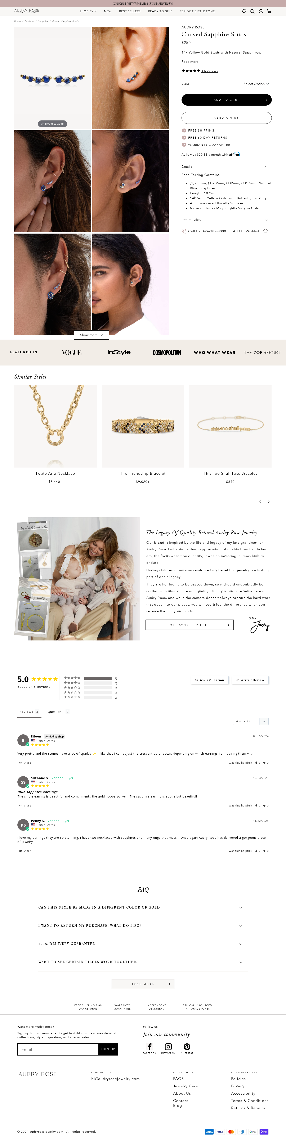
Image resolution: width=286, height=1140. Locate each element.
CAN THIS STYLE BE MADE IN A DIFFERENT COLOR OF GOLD (99, 907)
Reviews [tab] (26, 712)
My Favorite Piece (188, 625)
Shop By (86, 11)
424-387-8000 (214, 231)
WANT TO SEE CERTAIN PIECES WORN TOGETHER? (88, 962)
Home (17, 21)
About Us (182, 1093)
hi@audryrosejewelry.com (115, 1078)
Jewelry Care (185, 1086)
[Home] (26, 11)
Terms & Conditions (250, 1100)
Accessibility (243, 1093)
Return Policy (191, 220)
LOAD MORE (143, 984)
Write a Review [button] (252, 680)
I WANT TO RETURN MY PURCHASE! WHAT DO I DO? (89, 926)
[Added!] (265, 231)
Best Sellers (130, 11)
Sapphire (43, 21)
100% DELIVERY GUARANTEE (66, 944)
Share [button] (27, 762)
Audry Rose (193, 27)
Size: (185, 84)
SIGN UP (108, 1049)
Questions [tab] (55, 712)
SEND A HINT (226, 118)
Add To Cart (227, 100)
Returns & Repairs (248, 1108)
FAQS (178, 1078)
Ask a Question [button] (212, 680)
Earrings (29, 21)
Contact (180, 1100)
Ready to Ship (160, 11)
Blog (177, 1105)
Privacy (238, 1086)
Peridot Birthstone (197, 11)
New (108, 11)
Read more (190, 61)
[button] (260, 501)
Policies (238, 1078)
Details (187, 167)
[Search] (252, 11)
